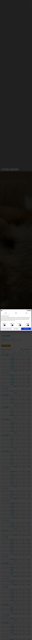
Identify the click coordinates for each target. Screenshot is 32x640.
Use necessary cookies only (6, 328)
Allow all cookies (26, 328)
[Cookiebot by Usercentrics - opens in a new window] (27, 310)
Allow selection (16, 328)
